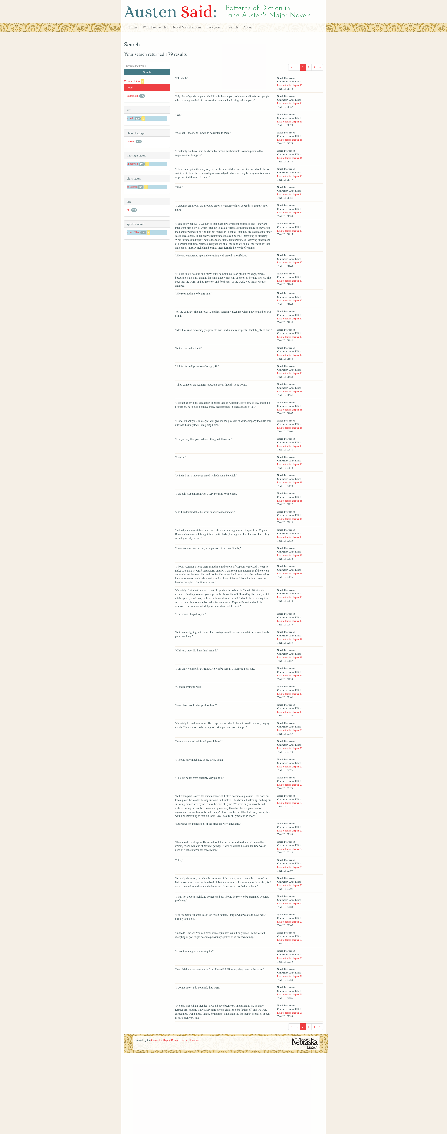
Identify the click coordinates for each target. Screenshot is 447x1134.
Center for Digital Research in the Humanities (176, 1040)
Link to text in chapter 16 (289, 85)
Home (133, 27)
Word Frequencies (155, 27)
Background (214, 27)
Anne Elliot (133, 232)
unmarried (132, 163)
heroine (131, 141)
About (247, 27)
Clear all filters (133, 81)
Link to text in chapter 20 (289, 730)
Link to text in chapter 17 (289, 230)
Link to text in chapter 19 (289, 620)
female (130, 118)
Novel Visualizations (187, 27)
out (128, 209)
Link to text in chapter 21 (289, 976)
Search (233, 27)
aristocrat (132, 186)
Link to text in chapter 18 (289, 373)
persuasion (132, 95)
